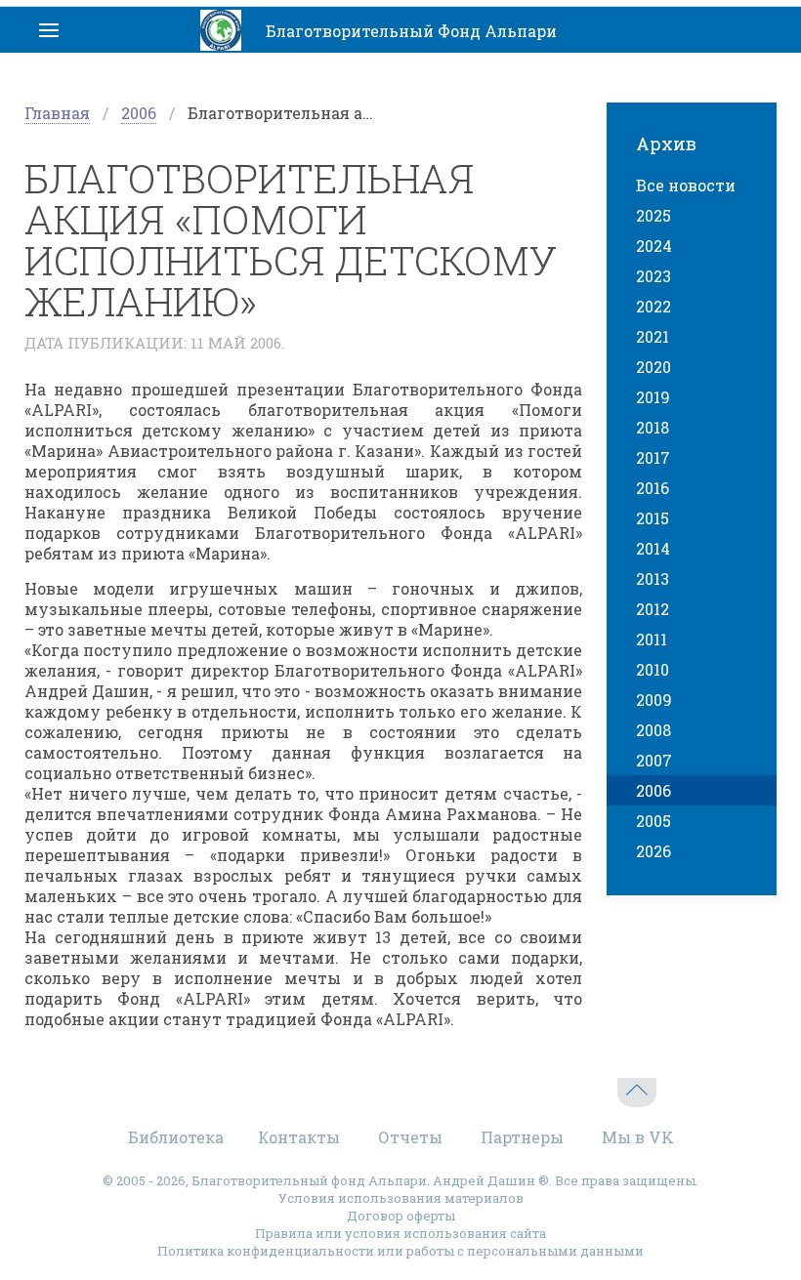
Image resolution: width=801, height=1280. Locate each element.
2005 (653, 820)
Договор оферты (401, 1215)
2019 (653, 397)
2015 (652, 518)
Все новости (686, 185)
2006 (138, 113)
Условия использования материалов (401, 1198)
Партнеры (522, 1137)
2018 (652, 427)
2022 (653, 306)
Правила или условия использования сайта (400, 1233)
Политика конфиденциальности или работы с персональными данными (400, 1250)
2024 (654, 245)
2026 (653, 851)
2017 (653, 457)
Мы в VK (638, 1137)
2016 (652, 487)
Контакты (299, 1137)
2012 (652, 609)
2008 (653, 730)
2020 (653, 366)
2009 (654, 699)
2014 (653, 548)
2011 (651, 639)
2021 (652, 336)
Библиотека (176, 1137)
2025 (653, 215)
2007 (654, 760)
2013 (652, 578)
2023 (653, 276)
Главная (57, 113)
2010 (652, 669)
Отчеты (410, 1137)
